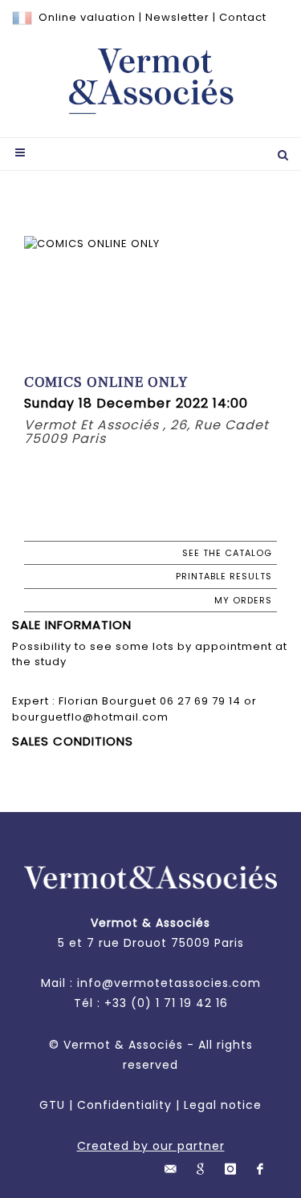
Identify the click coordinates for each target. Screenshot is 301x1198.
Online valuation (87, 17)
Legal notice (223, 1105)
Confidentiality (124, 1105)
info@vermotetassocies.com (169, 983)
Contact (242, 17)
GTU (52, 1105)
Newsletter (177, 17)
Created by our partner (151, 1146)
